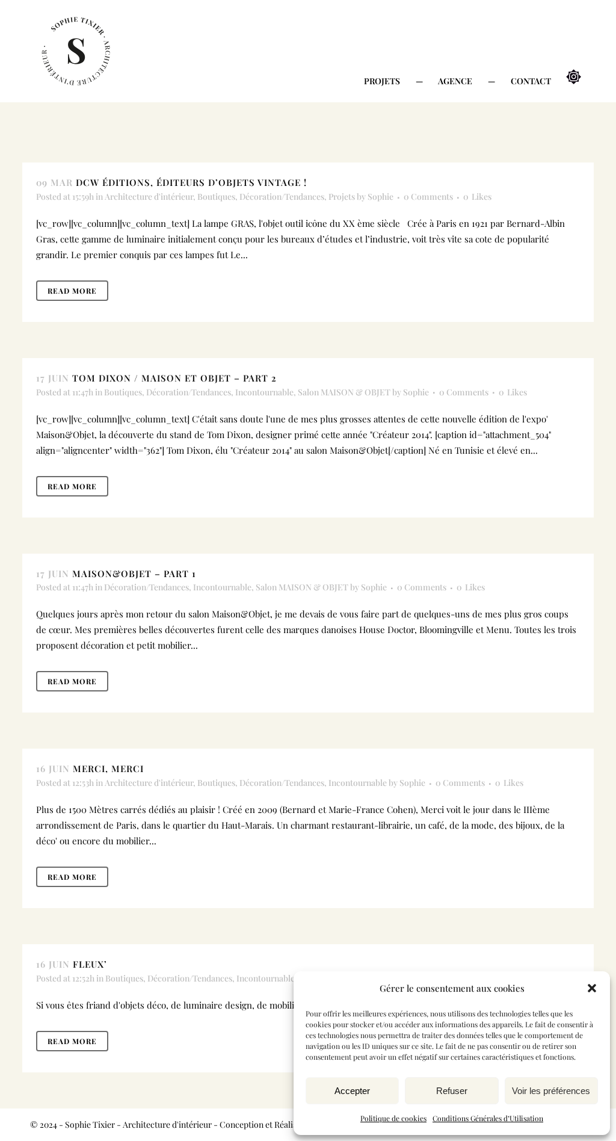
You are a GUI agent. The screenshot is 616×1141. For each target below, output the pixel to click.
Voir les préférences (551, 1091)
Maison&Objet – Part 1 (134, 573)
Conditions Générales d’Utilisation (488, 1118)
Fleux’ (90, 964)
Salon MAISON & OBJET (344, 392)
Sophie (380, 196)
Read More (72, 290)
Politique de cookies (393, 1118)
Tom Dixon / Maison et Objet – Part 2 (174, 378)
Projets (341, 196)
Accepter (352, 1091)
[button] (592, 988)
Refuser (451, 1091)
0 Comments (428, 196)
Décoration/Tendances (281, 196)
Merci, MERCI (108, 768)
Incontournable (264, 392)
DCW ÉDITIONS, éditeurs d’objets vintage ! (191, 182)
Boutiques (216, 196)
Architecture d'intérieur (149, 196)
